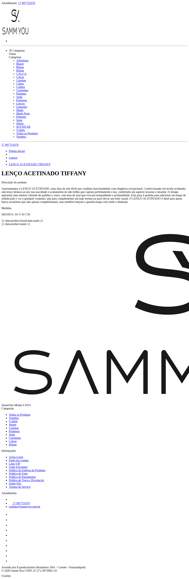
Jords (19, 96)
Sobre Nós (15, 483)
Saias (19, 120)
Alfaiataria (22, 60)
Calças (20, 77)
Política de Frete (18, 473)
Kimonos (21, 100)
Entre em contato (19, 460)
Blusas (20, 67)
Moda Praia (23, 113)
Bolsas (20, 70)
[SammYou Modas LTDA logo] (15, 34)
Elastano (21, 93)
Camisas (21, 80)
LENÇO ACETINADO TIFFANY (30, 164)
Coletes (20, 87)
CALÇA (21, 73)
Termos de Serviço (20, 486)
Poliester (21, 116)
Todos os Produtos (27, 133)
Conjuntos (22, 90)
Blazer (20, 63)
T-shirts (20, 130)
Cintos (20, 83)
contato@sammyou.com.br (24, 506)
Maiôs (19, 110)
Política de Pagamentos (22, 476)
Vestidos (21, 136)
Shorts (20, 123)
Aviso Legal (16, 457)
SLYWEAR (23, 126)
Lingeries (21, 106)
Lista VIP (14, 463)
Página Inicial (17, 151)
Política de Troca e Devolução (26, 480)
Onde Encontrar (18, 467)
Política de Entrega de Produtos (27, 470)
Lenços (20, 103)
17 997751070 (26, 3)
